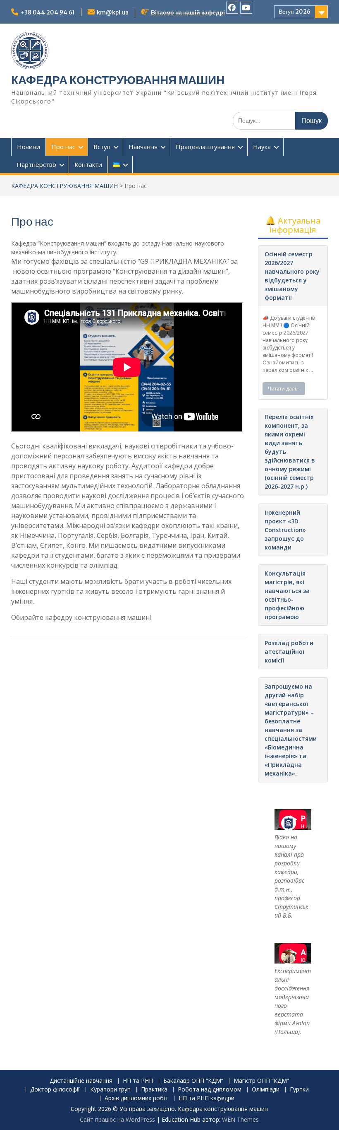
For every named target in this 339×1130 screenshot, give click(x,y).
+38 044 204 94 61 (47, 12)
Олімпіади (265, 1089)
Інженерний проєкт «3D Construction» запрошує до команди (285, 529)
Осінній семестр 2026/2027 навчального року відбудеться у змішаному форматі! (292, 275)
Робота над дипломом (209, 1089)
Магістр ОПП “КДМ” (261, 1081)
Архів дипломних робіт (136, 1098)
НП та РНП (138, 1081)
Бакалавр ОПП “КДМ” (193, 1081)
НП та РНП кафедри (206, 1098)
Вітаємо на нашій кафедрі (188, 12)
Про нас (63, 146)
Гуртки (299, 1089)
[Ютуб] (246, 8)
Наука (262, 146)
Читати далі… (284, 388)
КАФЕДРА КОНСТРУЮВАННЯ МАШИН (117, 79)
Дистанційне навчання (81, 1081)
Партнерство (36, 164)
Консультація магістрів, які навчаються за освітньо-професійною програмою (287, 595)
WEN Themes (240, 1119)
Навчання (143, 146)
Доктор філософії (55, 1089)
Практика (154, 1089)
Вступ (101, 146)
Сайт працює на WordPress (117, 1119)
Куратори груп (110, 1089)
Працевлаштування (205, 146)
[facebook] (232, 8)
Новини (28, 146)
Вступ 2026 (294, 11)
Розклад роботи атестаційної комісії (289, 651)
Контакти (88, 164)
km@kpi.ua (113, 12)
